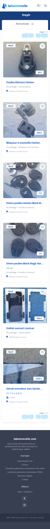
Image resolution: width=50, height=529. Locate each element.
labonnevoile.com (25, 461)
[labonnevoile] (15, 7)
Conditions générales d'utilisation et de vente (25, 468)
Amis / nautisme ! (25, 492)
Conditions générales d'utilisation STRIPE (25, 472)
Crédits (25, 479)
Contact (25, 464)
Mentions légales (25, 476)
